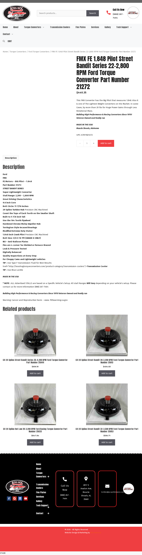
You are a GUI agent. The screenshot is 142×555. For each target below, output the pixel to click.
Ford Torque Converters (38, 52)
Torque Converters (32, 27)
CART (10, 41)
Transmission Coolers (60, 27)
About (15, 27)
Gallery (108, 27)
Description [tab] (11, 158)
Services (95, 27)
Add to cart (106, 143)
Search (92, 13)
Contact (6, 34)
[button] (4, 41)
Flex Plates (81, 27)
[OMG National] (48, 548)
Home (5, 27)
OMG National (95, 533)
